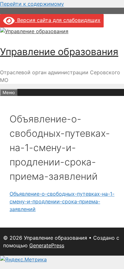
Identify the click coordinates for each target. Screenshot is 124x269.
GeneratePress (46, 245)
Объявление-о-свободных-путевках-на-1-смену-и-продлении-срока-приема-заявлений (62, 201)
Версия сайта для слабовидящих (57, 20)
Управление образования (59, 51)
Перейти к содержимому (32, 4)
